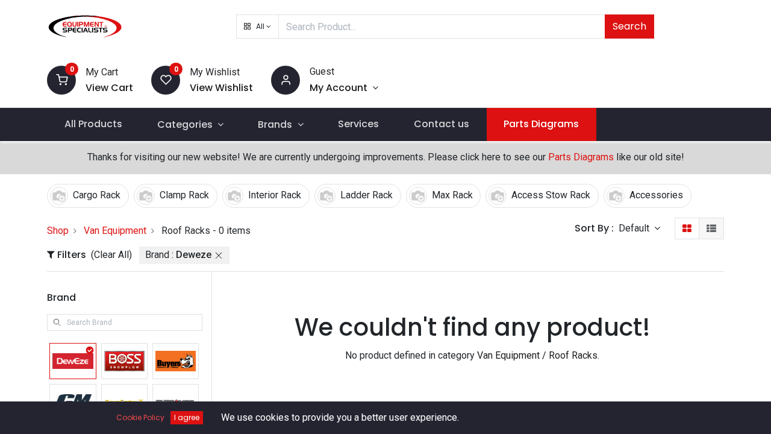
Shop (58, 230)
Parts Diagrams (581, 157)
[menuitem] (93, 124)
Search (629, 26)
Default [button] (635, 228)
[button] (257, 26)
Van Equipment (115, 230)
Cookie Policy (140, 417)
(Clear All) (111, 254)
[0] (61, 79)
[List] (711, 228)
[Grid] (687, 228)
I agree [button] (186, 417)
